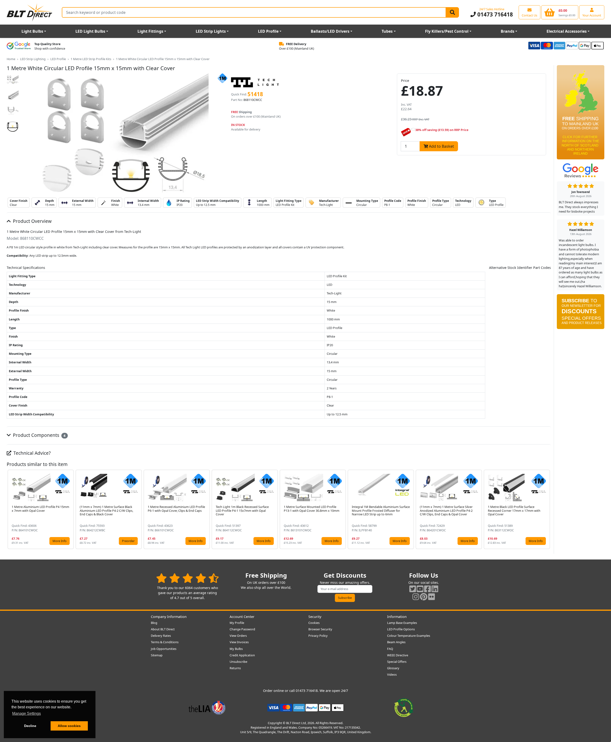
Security (314, 616)
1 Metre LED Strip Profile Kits (91, 59)
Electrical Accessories (567, 31)
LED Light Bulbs (90, 31)
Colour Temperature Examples (408, 635)
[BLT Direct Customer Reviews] (187, 578)
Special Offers (396, 661)
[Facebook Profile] (427, 589)
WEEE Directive (397, 655)
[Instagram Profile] (415, 596)
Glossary (393, 668)
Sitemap (157, 655)
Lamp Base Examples (402, 623)
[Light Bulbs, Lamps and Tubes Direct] (30, 12)
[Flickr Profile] (431, 596)
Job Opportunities (163, 649)
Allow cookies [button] (69, 726)
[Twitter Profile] (412, 589)
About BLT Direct (163, 629)
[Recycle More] (403, 707)
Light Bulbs (32, 31)
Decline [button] (30, 726)
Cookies (314, 623)
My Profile (237, 623)
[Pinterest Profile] (423, 596)
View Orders (238, 635)
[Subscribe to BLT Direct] (580, 313)
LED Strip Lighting (33, 59)
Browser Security (320, 629)
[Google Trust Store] (19, 46)
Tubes (387, 31)
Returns (235, 668)
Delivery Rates (161, 635)
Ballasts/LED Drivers (330, 31)
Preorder (128, 541)
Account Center (242, 616)
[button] (547, 509)
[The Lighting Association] (207, 707)
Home (11, 59)
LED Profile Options (401, 629)
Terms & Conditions (165, 642)
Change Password (242, 629)
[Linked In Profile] (435, 589)
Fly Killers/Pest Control (447, 31)
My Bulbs (236, 649)
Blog (154, 623)
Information (397, 616)
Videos (392, 674)
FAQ (390, 649)
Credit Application (242, 655)
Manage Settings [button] (26, 713)
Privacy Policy (318, 635)
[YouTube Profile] (420, 589)
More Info (60, 541)
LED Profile (268, 31)
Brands (507, 31)
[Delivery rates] (580, 114)
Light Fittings (150, 31)
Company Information (169, 616)
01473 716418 (494, 14)
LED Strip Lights (211, 31)
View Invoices (239, 642)
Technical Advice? (31, 453)
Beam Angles (396, 642)
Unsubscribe (238, 661)
